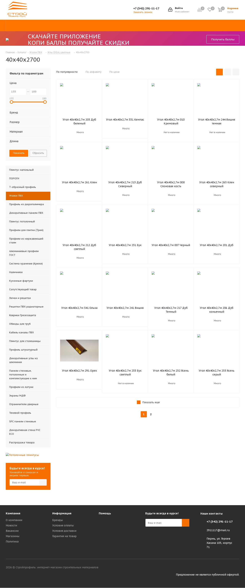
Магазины (12, 536)
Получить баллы (222, 39)
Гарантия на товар (64, 536)
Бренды (57, 520)
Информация (61, 513)
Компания (13, 513)
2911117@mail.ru (218, 530)
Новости (11, 525)
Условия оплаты (63, 525)
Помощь (105, 513)
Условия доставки (64, 531)
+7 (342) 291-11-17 (146, 8)
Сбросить (38, 153)
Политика (12, 541)
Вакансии (12, 531)
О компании (14, 520)
